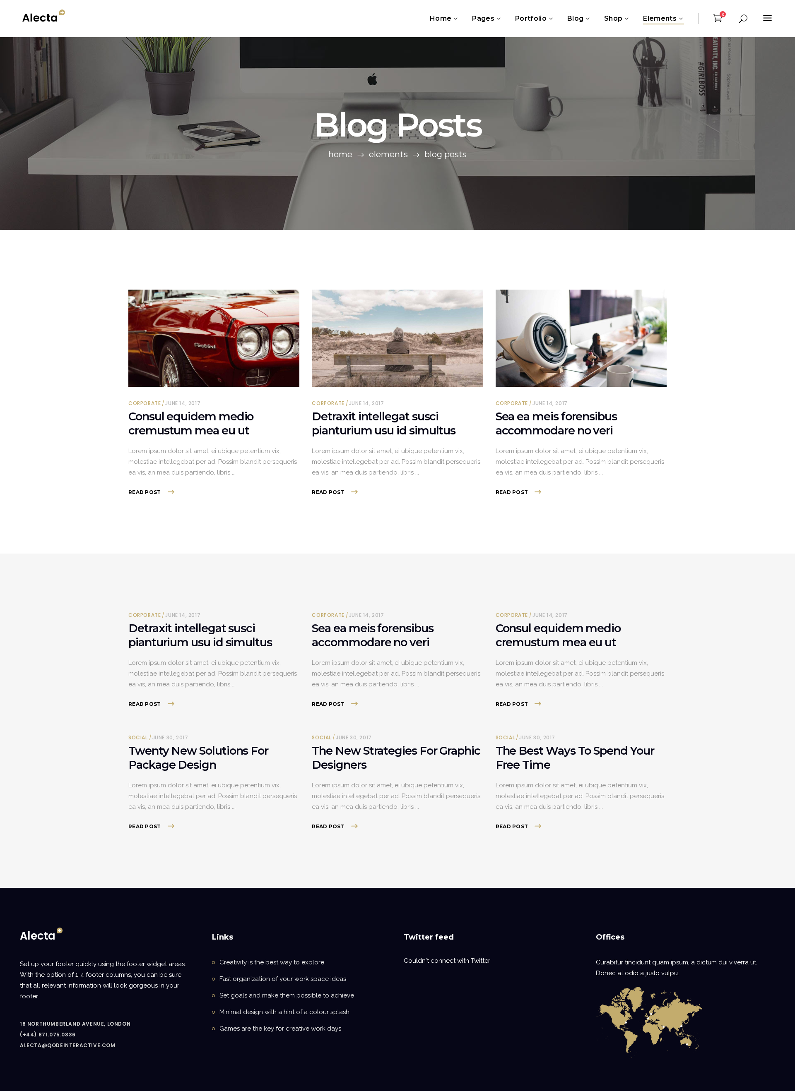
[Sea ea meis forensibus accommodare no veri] (581, 338)
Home (340, 154)
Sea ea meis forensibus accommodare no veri (556, 423)
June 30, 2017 (170, 737)
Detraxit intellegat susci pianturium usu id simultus (383, 423)
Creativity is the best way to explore (271, 962)
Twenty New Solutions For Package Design (198, 758)
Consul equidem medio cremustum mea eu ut (190, 423)
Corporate (144, 403)
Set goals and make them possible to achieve (286, 995)
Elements (388, 154)
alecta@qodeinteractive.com (68, 1045)
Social (138, 737)
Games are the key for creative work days (280, 1028)
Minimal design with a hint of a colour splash (284, 1012)
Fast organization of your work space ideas (282, 979)
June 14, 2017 (182, 403)
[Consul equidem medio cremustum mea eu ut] (213, 338)
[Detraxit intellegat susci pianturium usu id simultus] (397, 338)
